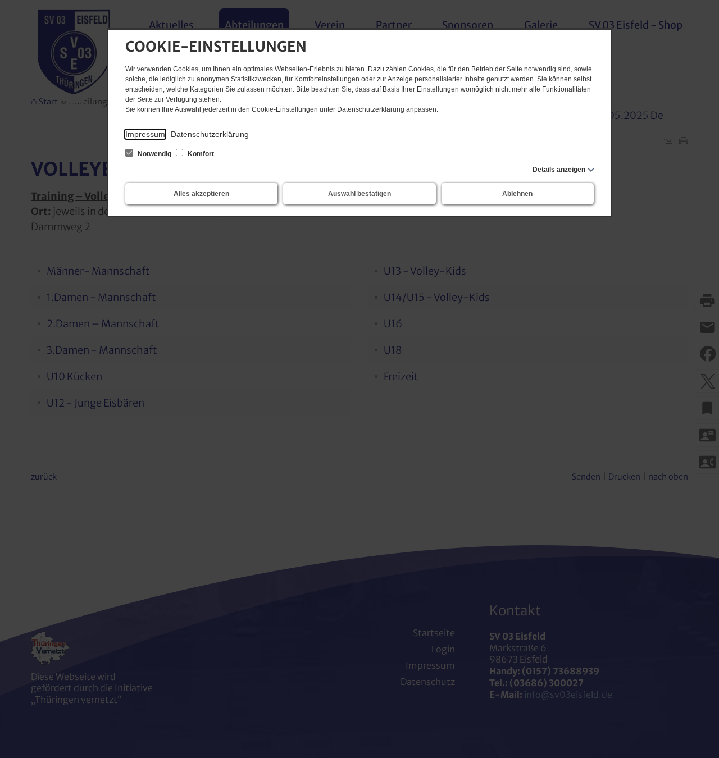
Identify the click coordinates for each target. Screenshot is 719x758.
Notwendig (154, 154)
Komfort (200, 154)
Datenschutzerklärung (210, 134)
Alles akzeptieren (201, 194)
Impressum (145, 134)
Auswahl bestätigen (359, 194)
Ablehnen (517, 194)
